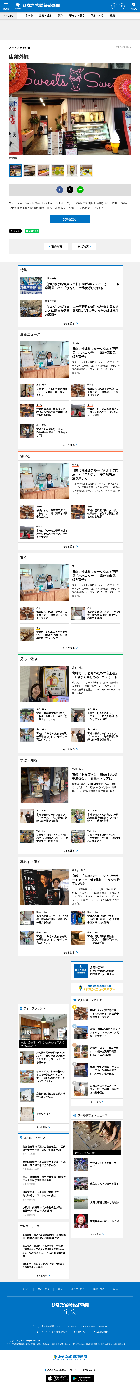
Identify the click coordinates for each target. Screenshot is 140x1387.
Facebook (114, 6)
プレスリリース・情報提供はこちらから (88, 1326)
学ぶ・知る (97, 15)
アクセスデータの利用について (53, 1332)
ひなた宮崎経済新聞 (37, 6)
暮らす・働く (77, 15)
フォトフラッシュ (19, 47)
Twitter (122, 6)
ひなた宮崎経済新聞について (48, 1326)
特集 (112, 15)
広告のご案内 (102, 1332)
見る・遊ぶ (45, 15)
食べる (29, 15)
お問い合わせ (82, 1332)
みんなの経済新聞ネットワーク (70, 1357)
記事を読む (70, 219)
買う (60, 15)
